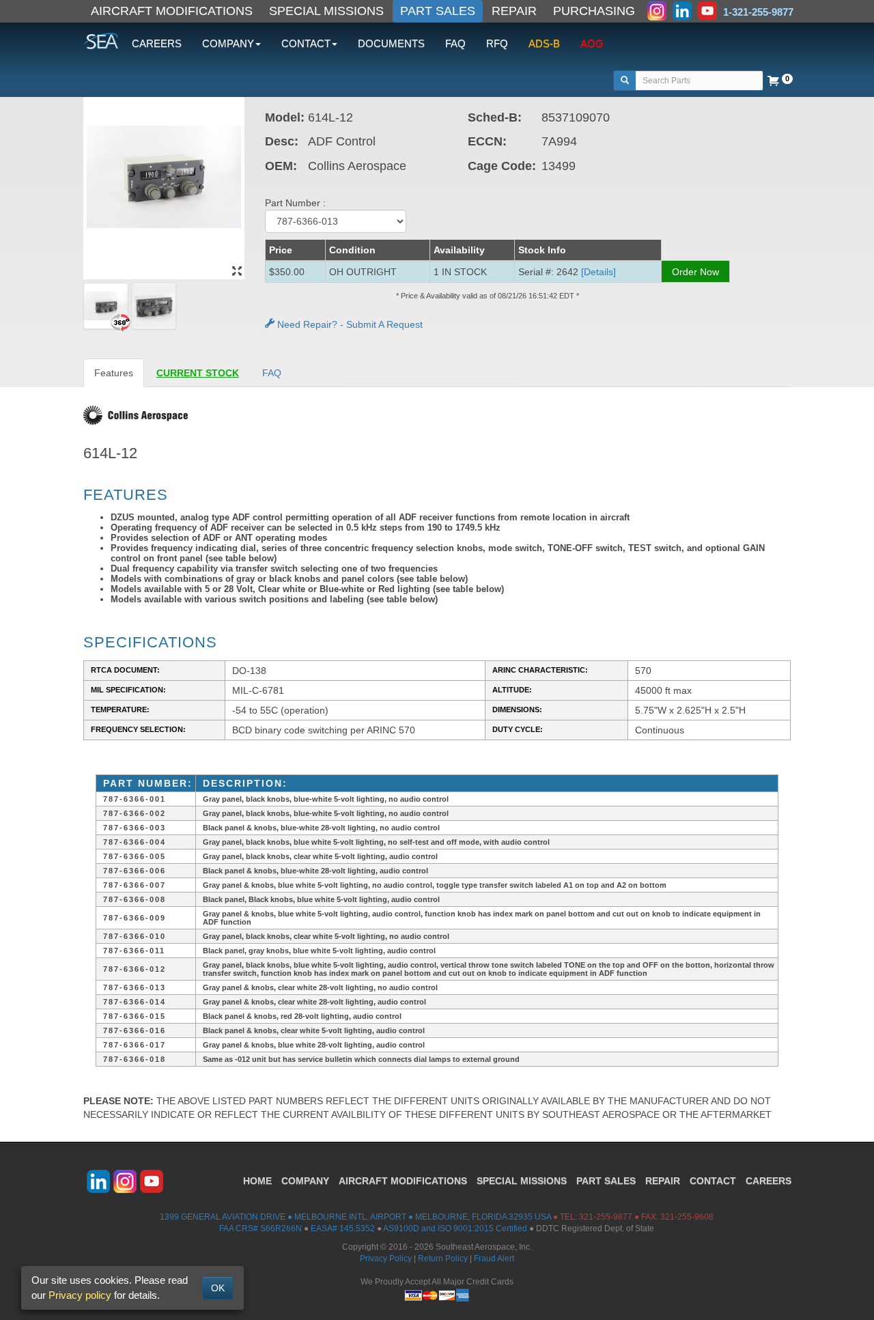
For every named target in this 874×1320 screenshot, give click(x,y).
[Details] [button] (598, 271)
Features (113, 372)
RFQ (497, 43)
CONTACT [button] (305, 43)
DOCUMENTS (391, 43)
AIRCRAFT (403, 1180)
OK (218, 1287)
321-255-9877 (605, 1217)
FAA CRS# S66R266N (260, 1228)
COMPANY (305, 1180)
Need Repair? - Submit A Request (348, 324)
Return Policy (443, 1258)
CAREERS (157, 43)
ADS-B (544, 43)
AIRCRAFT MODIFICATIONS (172, 11)
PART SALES (437, 11)
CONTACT (713, 1180)
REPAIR (514, 11)
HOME (257, 1180)
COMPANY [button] (228, 43)
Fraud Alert (494, 1258)
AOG (592, 43)
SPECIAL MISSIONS (326, 11)
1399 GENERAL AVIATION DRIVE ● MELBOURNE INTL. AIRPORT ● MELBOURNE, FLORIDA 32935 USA (355, 1217)
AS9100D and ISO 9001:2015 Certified (455, 1228)
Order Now (695, 271)
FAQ (455, 43)
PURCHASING (594, 11)
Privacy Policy (386, 1258)
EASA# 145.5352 (343, 1228)
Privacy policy (79, 1295)
